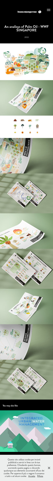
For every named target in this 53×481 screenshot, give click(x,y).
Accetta (31, 476)
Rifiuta (40, 476)
